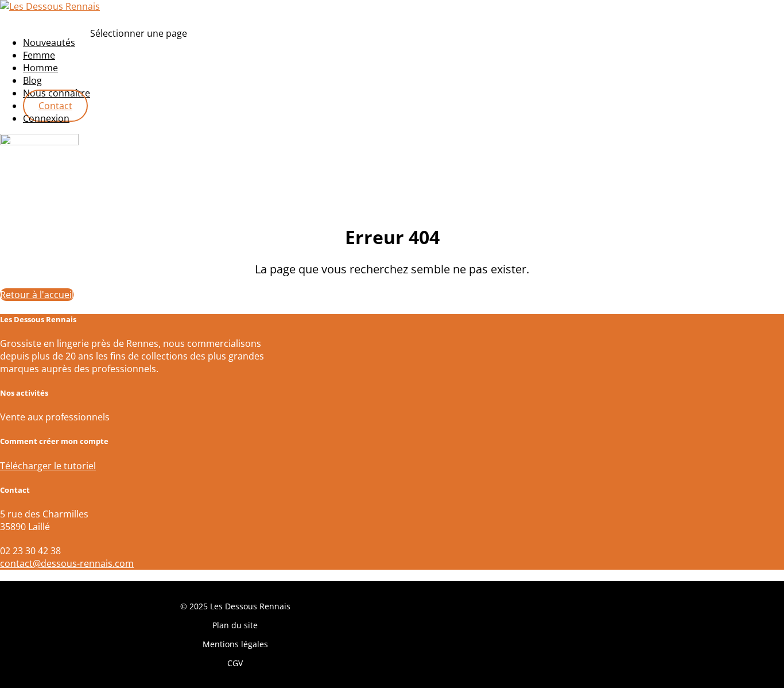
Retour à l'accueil (37, 294)
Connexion (46, 118)
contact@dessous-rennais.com (67, 563)
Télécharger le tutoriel (48, 465)
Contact (55, 105)
